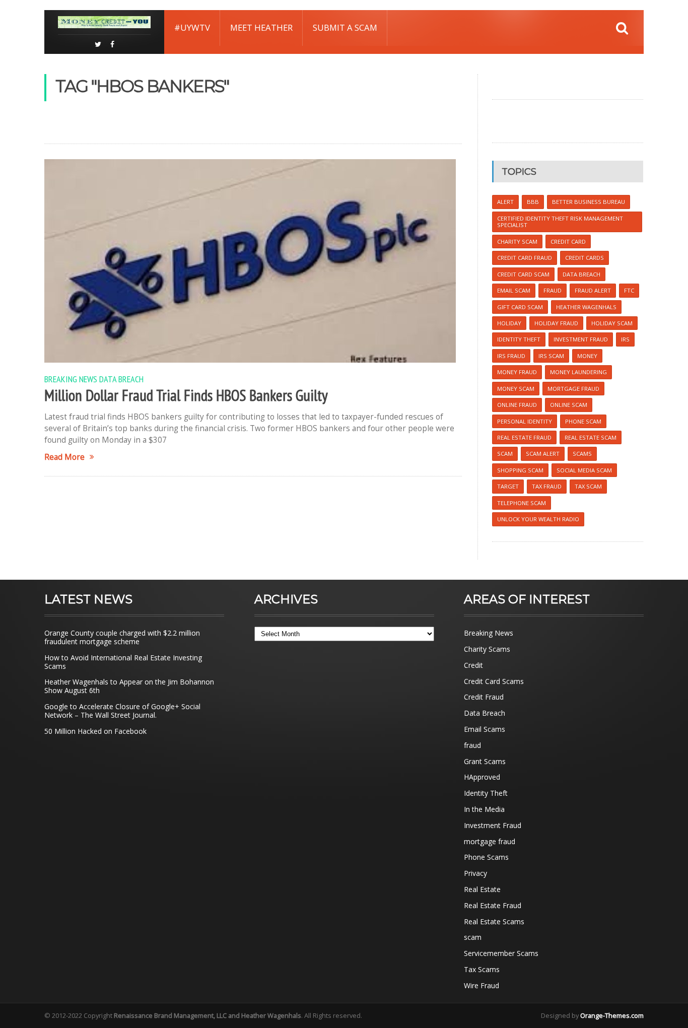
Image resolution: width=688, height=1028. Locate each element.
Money (587, 356)
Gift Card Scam (520, 307)
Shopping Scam (520, 470)
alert (505, 201)
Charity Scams (487, 649)
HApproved (482, 777)
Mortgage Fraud (573, 388)
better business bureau (588, 201)
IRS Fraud (511, 356)
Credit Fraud (484, 697)
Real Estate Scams (494, 921)
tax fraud (547, 486)
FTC (629, 290)
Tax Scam (588, 486)
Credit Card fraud (524, 257)
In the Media (484, 809)
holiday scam (612, 323)
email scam (513, 290)
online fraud (517, 404)
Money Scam (515, 388)
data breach (581, 274)
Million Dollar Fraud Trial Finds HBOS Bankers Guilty (186, 395)
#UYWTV (192, 27)
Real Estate (482, 889)
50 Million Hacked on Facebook (95, 731)
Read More (64, 457)
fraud (472, 745)
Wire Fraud (481, 985)
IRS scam (551, 356)
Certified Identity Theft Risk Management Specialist (560, 222)
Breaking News (70, 379)
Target (508, 486)
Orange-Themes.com (612, 1015)
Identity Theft (486, 793)
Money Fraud (517, 372)
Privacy (475, 873)
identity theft (518, 339)
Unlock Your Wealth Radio (538, 519)
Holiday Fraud (556, 323)
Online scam (568, 404)
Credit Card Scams (494, 681)
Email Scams (484, 729)
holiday (509, 323)
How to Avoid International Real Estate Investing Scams (123, 662)
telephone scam (521, 503)
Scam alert (543, 453)
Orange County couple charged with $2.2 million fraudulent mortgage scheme (122, 637)
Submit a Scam (345, 27)
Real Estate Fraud (492, 905)
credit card (568, 241)
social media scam (584, 470)
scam (505, 453)
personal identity (524, 421)
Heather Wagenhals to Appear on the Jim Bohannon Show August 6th (129, 686)
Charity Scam (517, 241)
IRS (625, 339)
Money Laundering (578, 372)
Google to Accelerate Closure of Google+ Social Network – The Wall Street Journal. (122, 711)
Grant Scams (485, 761)
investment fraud (581, 339)
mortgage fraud (489, 841)
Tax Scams (482, 969)
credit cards (584, 257)
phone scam (583, 421)
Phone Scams (486, 857)
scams (582, 453)
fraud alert (593, 290)
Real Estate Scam (590, 437)
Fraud (552, 290)
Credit (473, 665)
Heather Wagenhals (586, 307)
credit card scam (523, 274)
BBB (533, 201)
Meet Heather (261, 27)
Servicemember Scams (501, 953)
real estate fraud (524, 437)
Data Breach (121, 379)
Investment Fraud (492, 825)
